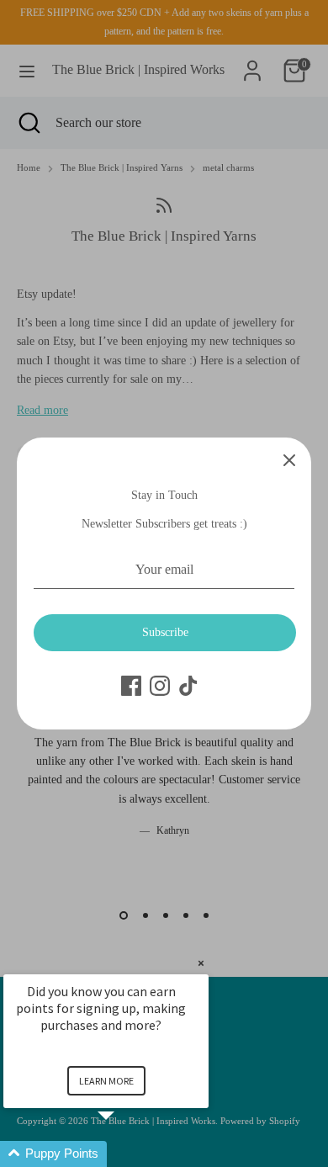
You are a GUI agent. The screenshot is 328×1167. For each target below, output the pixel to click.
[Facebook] (131, 686)
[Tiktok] (188, 686)
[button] (126, 1154)
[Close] (289, 459)
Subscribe (165, 632)
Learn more (106, 1080)
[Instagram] (160, 686)
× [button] (201, 963)
